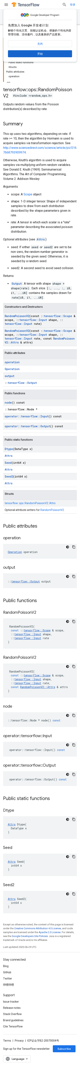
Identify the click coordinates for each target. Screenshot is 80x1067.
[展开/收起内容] (8, 81)
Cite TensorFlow (13, 1026)
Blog (6, 966)
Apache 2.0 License (50, 932)
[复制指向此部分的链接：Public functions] (41, 601)
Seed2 (9, 476)
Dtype (9, 449)
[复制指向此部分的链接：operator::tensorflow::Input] (56, 736)
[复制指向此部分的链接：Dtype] (18, 810)
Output (17, 283)
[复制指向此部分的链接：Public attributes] (41, 526)
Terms (7, 1040)
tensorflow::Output (22, 383)
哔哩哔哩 (8, 984)
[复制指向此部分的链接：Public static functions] (54, 799)
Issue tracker (11, 1001)
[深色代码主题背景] (67, 547)
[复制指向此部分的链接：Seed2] (18, 885)
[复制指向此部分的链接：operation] (24, 538)
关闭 (40, 44)
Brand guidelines (13, 1020)
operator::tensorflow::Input (27, 416)
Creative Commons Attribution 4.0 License (37, 928)
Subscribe (64, 1049)
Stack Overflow (12, 1014)
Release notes (12, 1007)
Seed (8, 463)
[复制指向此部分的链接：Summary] (26, 124)
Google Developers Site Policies (30, 936)
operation (12, 362)
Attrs (41, 239)
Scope (27, 194)
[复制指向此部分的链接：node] (16, 706)
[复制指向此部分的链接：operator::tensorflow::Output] (59, 765)
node (8, 402)
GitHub (7, 972)
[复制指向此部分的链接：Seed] (16, 848)
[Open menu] (6, 4)
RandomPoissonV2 (17, 316)
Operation (12, 369)
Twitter (7, 978)
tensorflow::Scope (58, 316)
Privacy (19, 1040)
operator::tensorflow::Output (27, 426)
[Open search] (64, 4)
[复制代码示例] (74, 547)
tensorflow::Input (33, 320)
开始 (40, 53)
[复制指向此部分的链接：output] (19, 567)
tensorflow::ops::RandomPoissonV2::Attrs (30, 503)
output (9, 376)
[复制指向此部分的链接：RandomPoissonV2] (40, 612)
